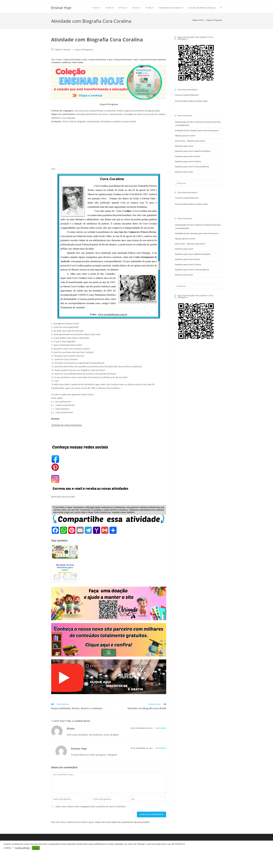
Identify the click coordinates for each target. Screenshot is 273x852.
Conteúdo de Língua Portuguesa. (66, 425)
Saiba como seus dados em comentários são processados (122, 822)
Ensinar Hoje (61, 7)
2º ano (58, 60)
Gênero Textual (63, 49)
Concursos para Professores (186, 95)
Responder (161, 728)
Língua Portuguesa (214, 20)
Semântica (66, 62)
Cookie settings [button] (22, 847)
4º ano (109, 60)
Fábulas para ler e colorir (185, 135)
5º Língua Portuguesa (147, 60)
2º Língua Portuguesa (71, 60)
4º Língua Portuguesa (122, 60)
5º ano (135, 60)
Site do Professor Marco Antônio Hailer (191, 101)
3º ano (84, 60)
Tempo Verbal (77, 62)
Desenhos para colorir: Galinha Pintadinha (192, 151)
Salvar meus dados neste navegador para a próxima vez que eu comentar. (90, 806)
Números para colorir (184, 172)
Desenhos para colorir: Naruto (187, 156)
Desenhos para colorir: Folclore (188, 161)
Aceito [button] (36, 848)
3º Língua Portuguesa (97, 60)
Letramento (56, 62)
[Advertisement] (108, 146)
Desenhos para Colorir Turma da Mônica (192, 166)
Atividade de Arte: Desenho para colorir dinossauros (197, 130)
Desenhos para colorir (184, 146)
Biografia (162, 60)
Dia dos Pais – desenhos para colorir (190, 141)
